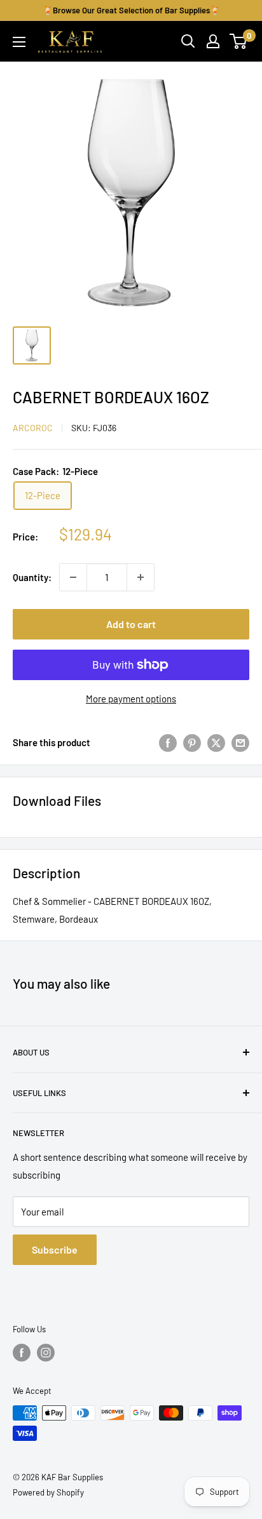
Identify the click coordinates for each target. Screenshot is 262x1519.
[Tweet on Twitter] (216, 742)
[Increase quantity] (140, 577)
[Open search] (188, 41)
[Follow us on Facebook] (22, 1353)
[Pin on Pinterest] (192, 742)
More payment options (131, 698)
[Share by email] (240, 742)
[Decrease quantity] (73, 577)
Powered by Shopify (48, 1492)
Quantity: (32, 577)
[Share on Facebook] (168, 742)
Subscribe (55, 1249)
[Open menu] (19, 42)
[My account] (213, 41)
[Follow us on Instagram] (46, 1353)
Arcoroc (33, 427)
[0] (239, 41)
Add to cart (131, 624)
